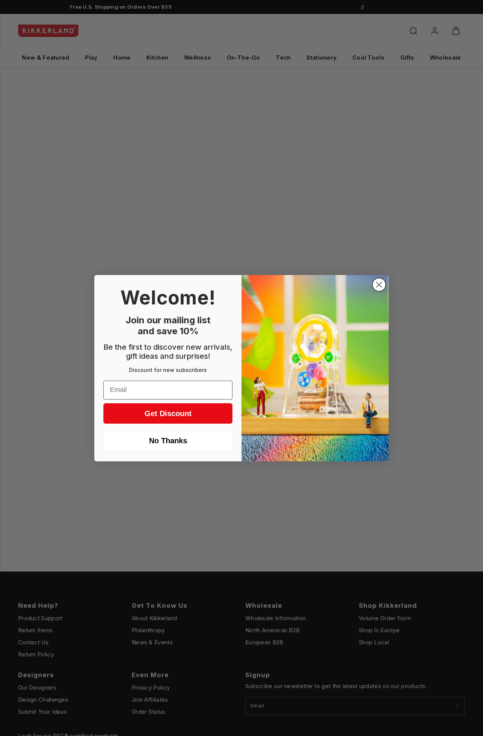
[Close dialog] (379, 284)
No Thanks (168, 440)
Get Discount (168, 413)
